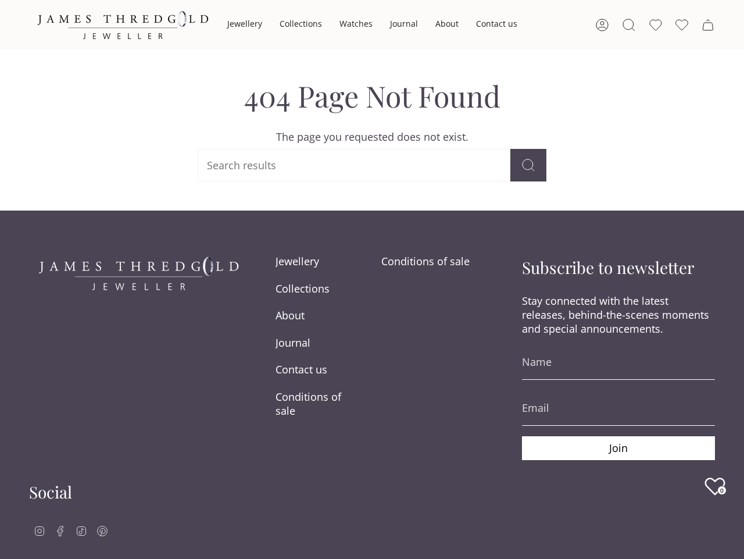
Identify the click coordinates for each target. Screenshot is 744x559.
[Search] (528, 165)
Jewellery (297, 261)
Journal (293, 343)
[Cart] (708, 25)
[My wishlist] (682, 25)
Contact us (301, 369)
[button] (245, 25)
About (290, 315)
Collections (303, 288)
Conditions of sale (308, 404)
